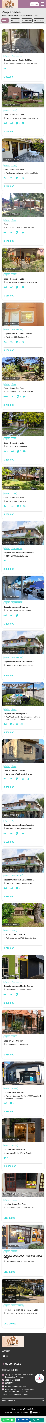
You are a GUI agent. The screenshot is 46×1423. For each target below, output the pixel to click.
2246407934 (10, 1383)
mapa (42, 20)
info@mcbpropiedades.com (15, 1386)
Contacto (34, 4)
